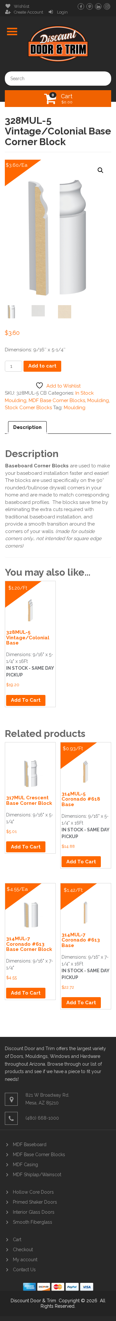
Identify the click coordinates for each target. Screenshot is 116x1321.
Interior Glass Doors (33, 1212)
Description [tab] (27, 427)
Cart (66, 98)
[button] (100, 170)
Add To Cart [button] (26, 700)
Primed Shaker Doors (35, 1202)
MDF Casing (25, 1164)
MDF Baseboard (29, 1144)
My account (25, 1259)
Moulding (98, 400)
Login (62, 12)
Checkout (23, 1249)
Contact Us (24, 1269)
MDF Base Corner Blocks (57, 400)
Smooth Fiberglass (32, 1222)
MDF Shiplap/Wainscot (37, 1174)
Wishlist (21, 6)
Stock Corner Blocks (28, 407)
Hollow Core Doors (33, 1192)
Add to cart (42, 366)
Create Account (28, 12)
